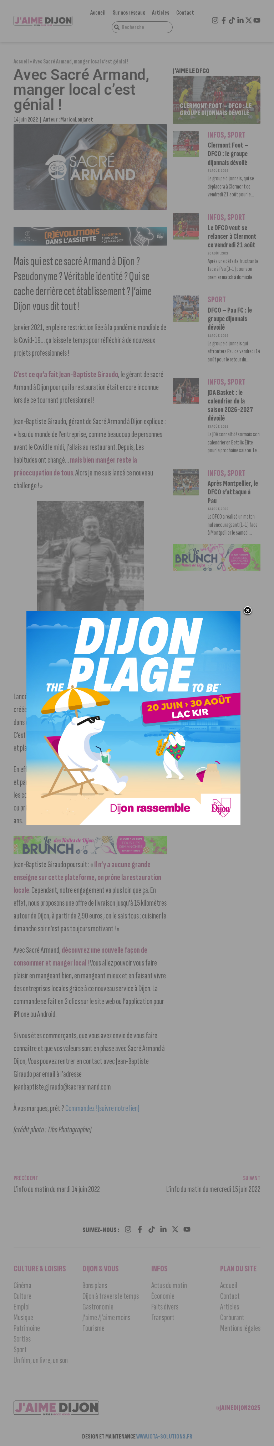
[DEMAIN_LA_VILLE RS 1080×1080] (133, 822)
